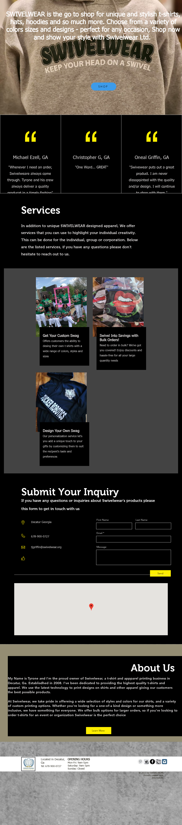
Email (99, 533)
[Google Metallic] (158, 761)
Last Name (142, 520)
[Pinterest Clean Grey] (140, 761)
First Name (103, 520)
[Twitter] (38, 559)
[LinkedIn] (43, 559)
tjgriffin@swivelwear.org (46, 547)
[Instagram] (49, 559)
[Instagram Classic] (164, 761)
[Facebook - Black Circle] (152, 761)
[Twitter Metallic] (146, 761)
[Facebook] (32, 559)
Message (101, 547)
